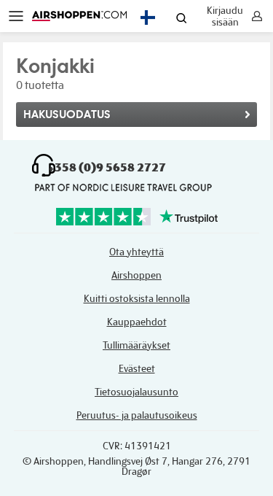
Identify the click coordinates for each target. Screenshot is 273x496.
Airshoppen (136, 275)
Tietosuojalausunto (136, 392)
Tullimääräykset (136, 345)
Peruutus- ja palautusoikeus (136, 415)
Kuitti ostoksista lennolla (137, 298)
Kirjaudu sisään (225, 16)
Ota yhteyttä (136, 252)
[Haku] (181, 20)
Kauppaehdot (137, 322)
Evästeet (137, 368)
